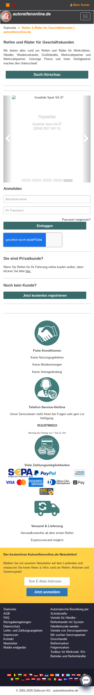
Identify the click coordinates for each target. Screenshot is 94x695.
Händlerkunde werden (64, 626)
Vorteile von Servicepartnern (69, 630)
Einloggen (45, 226)
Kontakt (8, 639)
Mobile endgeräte (14, 647)
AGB (6, 613)
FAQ (6, 617)
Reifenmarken (59, 643)
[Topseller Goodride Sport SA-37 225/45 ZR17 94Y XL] (47, 98)
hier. (28, 271)
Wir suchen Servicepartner (67, 635)
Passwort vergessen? (76, 219)
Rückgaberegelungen (17, 622)
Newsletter (10, 643)
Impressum (10, 635)
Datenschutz (11, 626)
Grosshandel (58, 639)
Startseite (9, 609)
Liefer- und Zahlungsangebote (22, 630)
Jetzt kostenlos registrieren (45, 295)
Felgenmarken (59, 647)
